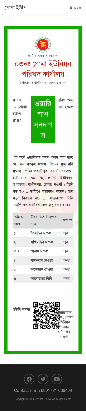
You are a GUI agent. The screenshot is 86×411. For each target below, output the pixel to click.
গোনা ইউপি (15, 7)
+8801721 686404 (55, 390)
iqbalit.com (65, 399)
